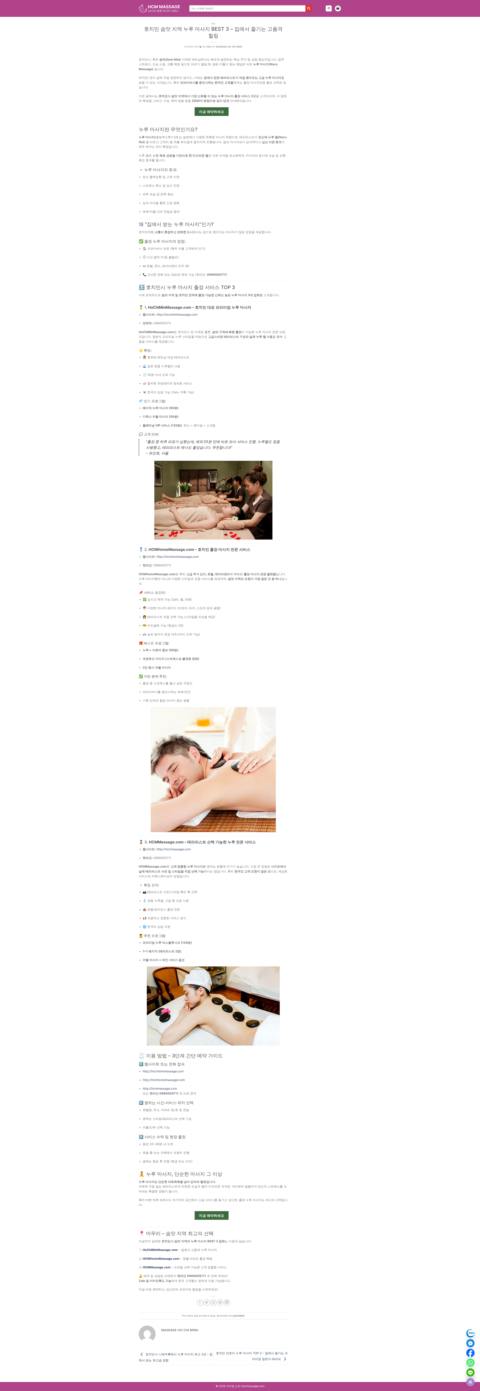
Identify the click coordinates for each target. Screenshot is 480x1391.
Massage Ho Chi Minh (229, 46)
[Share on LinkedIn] (227, 1302)
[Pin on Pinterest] (220, 1302)
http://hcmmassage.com (174, 849)
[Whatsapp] (470, 1363)
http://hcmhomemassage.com (178, 557)
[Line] (470, 1372)
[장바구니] (338, 8)
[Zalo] (470, 1333)
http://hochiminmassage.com (177, 314)
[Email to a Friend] (213, 1302)
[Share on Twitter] (207, 1302)
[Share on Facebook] (200, 1302)
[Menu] (329, 8)
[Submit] (308, 8)
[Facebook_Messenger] (470, 1343)
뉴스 (213, 23)
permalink (238, 1315)
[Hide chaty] (470, 1382)
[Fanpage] (470, 1353)
